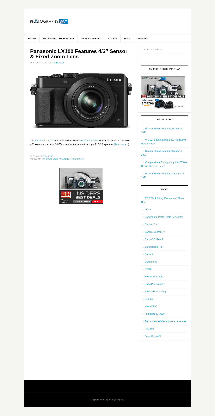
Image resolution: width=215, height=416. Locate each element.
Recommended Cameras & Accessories (165, 321)
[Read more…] (121, 144)
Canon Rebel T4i (153, 247)
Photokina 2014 (89, 140)
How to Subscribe (154, 276)
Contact (149, 254)
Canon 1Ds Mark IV (155, 232)
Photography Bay (49, 21)
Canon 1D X (151, 224)
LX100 (55, 159)
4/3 (44, 159)
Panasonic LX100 (44, 140)
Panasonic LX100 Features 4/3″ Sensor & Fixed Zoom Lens (78, 53)
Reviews (149, 329)
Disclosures (151, 261)
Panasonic (48, 156)
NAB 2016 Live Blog (155, 291)
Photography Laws (154, 314)
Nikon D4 (149, 299)
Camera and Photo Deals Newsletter (164, 217)
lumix (49, 159)
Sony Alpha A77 (153, 336)
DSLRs (148, 269)
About (148, 209)
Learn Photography (155, 284)
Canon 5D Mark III (154, 239)
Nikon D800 (151, 306)
